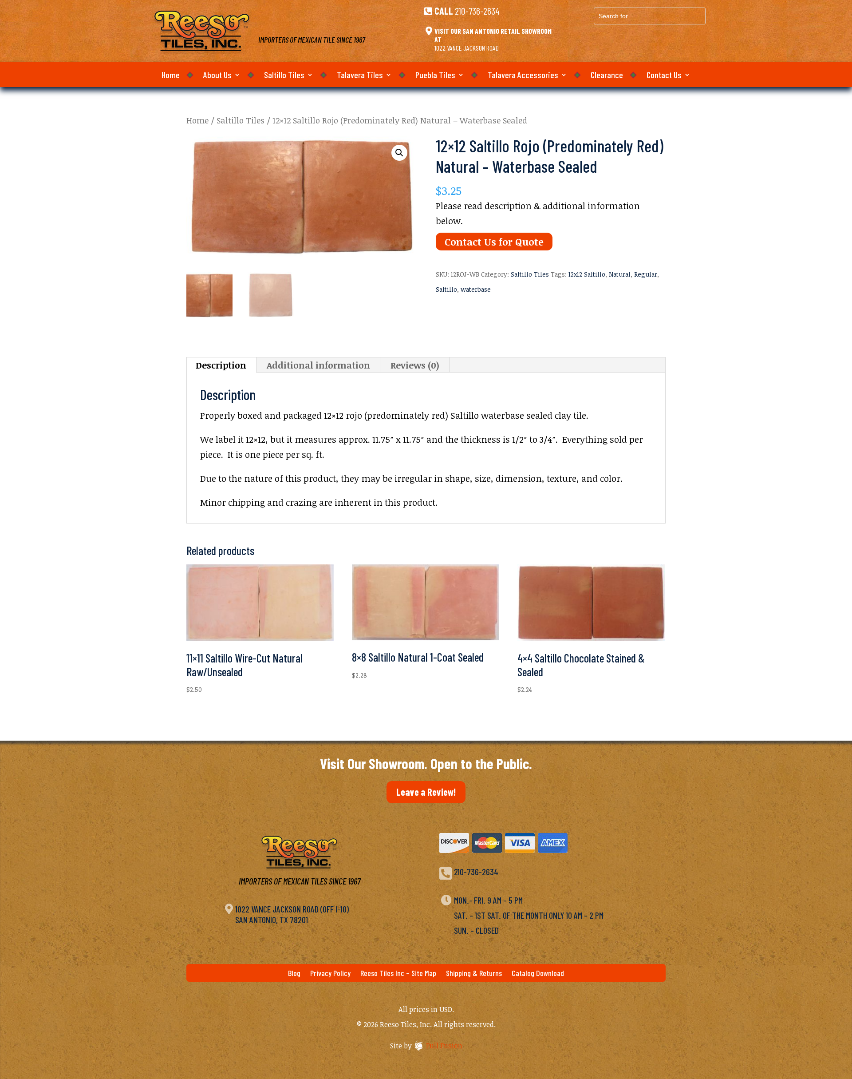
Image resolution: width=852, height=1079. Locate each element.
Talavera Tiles (360, 75)
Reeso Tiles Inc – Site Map (398, 974)
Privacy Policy (330, 974)
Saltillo (446, 289)
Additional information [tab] (318, 365)
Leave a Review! (426, 791)
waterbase (476, 289)
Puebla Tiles (435, 75)
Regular (645, 274)
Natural (620, 274)
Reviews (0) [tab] (414, 365)
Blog (294, 974)
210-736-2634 (477, 10)
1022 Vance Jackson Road (466, 48)
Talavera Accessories (523, 75)
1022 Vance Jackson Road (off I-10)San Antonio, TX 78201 (292, 914)
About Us (217, 75)
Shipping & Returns (474, 974)
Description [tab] (221, 365)
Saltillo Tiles (284, 75)
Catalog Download (538, 974)
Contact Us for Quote (494, 241)
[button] (399, 153)
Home (171, 75)
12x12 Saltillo (586, 274)
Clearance (607, 75)
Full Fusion (444, 1046)
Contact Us (664, 75)
